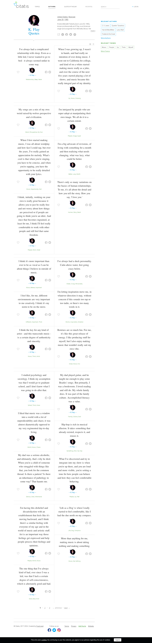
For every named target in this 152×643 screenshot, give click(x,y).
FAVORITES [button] (88, 6)
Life (69, 530)
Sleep (36, 79)
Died (32, 496)
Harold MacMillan (108, 30)
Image (75, 136)
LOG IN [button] (136, 6)
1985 (66, 19)
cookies (44, 640)
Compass (77, 530)
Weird (27, 132)
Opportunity (34, 189)
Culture (75, 416)
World (29, 447)
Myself (131, 47)
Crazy (73, 284)
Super (79, 136)
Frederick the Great (108, 34)
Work (34, 250)
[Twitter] (54, 630)
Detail (79, 212)
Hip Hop (79, 451)
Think (40, 322)
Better (70, 174)
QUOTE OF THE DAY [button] (70, 6)
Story (74, 212)
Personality (78, 284)
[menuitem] (90, 44)
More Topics (105, 51)
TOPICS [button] (37, 6)
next (66, 608)
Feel (78, 496)
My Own (40, 132)
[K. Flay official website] (58, 34)
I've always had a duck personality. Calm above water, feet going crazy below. (74, 264)
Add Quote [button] (82, 626)
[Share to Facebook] (46, 72)
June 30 (60, 19)
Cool (40, 189)
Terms (66, 626)
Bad (34, 599)
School (30, 405)
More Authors (106, 38)
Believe (33, 287)
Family (70, 416)
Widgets (91, 626)
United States (62, 17)
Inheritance (38, 496)
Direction (80, 322)
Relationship (30, 79)
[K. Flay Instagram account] (74, 34)
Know (38, 405)
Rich (75, 451)
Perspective (33, 132)
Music (73, 98)
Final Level (39, 626)
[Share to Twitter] (49, 72)
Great (38, 250)
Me (74, 561)
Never (40, 79)
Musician (72, 17)
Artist (38, 356)
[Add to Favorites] (18, 72)
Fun (79, 364)
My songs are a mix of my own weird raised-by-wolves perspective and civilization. (34, 113)
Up (69, 98)
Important (38, 287)
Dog (72, 530)
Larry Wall (120, 30)
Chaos (38, 447)
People (30, 250)
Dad (79, 416)
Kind (37, 599)
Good (30, 599)
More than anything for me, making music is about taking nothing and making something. (74, 542)
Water (68, 284)
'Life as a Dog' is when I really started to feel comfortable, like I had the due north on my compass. (74, 511)
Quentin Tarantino (118, 25)
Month (78, 174)
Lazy (74, 174)
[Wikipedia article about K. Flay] (62, 34)
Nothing (78, 561)
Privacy (73, 626)
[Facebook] (49, 630)
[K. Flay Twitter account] (70, 34)
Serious (28, 496)
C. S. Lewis (105, 25)
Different (28, 322)
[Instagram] (59, 630)
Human (70, 212)
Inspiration (73, 322)
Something (70, 451)
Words (68, 322)
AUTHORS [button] (51, 6)
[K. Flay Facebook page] (66, 34)
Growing (78, 98)
